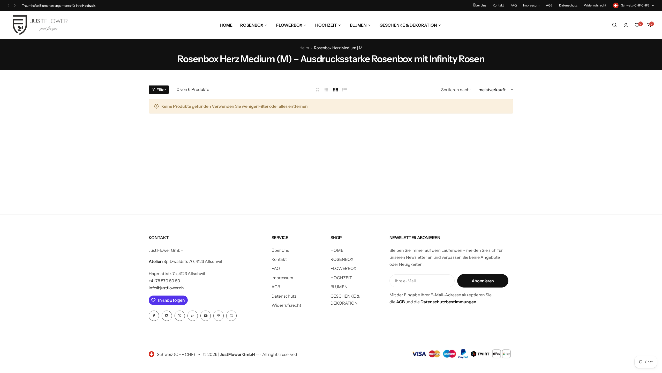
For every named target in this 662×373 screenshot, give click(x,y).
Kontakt (498, 5)
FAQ (513, 5)
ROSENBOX (341, 259)
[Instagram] (167, 316)
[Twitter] (180, 316)
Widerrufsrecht (595, 5)
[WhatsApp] (231, 316)
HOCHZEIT (341, 277)
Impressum (531, 5)
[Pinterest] (218, 316)
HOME (336, 250)
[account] (625, 25)
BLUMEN (339, 286)
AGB (549, 5)
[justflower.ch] (40, 25)
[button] (8, 5)
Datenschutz (568, 5)
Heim (304, 47)
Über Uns (479, 5)
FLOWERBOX (343, 268)
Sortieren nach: (456, 89)
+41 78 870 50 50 (164, 280)
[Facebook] (154, 316)
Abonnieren (483, 280)
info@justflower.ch (166, 287)
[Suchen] (614, 25)
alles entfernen (293, 106)
